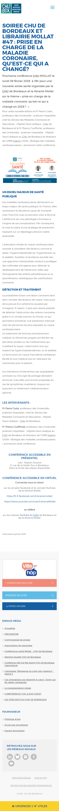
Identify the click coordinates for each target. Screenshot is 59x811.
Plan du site (40, 778)
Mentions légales (21, 778)
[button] (52, 8)
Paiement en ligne (16, 595)
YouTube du (29, 515)
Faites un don (16, 606)
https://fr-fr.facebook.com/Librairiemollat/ (29, 496)
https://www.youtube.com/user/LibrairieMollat (29, 501)
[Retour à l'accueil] (11, 8)
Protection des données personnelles (31, 785)
